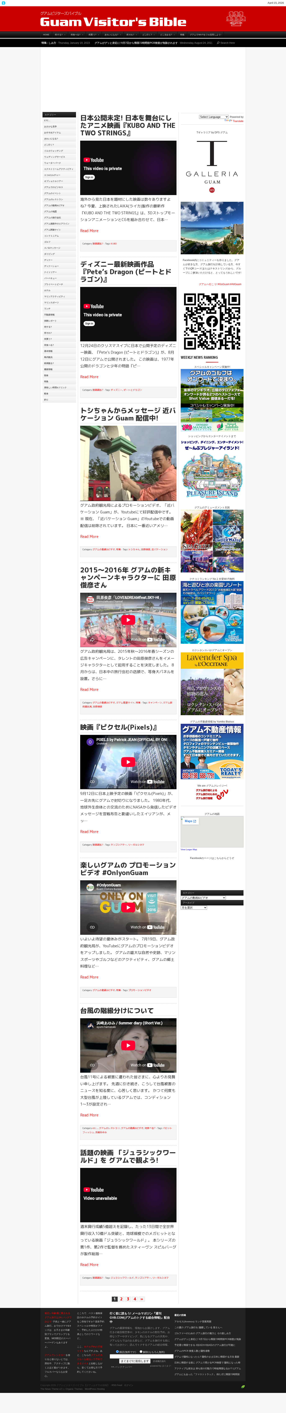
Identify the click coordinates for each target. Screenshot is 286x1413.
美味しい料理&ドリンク (55, 387)
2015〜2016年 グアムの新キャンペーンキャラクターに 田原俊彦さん (128, 577)
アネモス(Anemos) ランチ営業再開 (192, 1321)
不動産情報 (49, 315)
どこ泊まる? (164, 35)
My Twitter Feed (3, 3)
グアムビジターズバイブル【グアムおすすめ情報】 (143, 18)
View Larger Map (189, 849)
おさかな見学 (50, 126)
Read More (89, 230)
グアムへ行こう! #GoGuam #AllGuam (220, 284)
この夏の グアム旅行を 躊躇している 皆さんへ (198, 1327)
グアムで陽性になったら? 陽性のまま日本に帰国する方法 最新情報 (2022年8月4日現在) (206, 1359)
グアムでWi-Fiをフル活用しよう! (205, 34)
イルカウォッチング (53, 151)
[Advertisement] (143, 80)
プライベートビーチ (53, 284)
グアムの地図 (50, 211)
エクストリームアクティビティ (58, 169)
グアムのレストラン (53, 199)
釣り (46, 400)
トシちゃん (134, 549)
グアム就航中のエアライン (56, 223)
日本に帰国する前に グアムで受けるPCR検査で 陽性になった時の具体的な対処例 (207, 1365)
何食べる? (74, 35)
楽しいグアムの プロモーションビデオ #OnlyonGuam (128, 868)
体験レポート (50, 321)
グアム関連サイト (52, 230)
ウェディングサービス (54, 157)
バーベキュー (50, 278)
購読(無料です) (127, 1352)
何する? (57, 35)
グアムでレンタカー (55, 1355)
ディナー (48, 260)
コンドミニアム (51, 236)
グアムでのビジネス (53, 187)
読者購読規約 (159, 1361)
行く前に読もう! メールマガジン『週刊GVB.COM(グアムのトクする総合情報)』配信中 (140, 1317)
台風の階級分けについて (117, 1010)
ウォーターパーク (52, 163)
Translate (238, 121)
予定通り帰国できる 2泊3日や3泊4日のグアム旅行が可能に (192, 42)
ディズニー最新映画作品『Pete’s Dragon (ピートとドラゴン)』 (126, 272)
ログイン (128, 1385)
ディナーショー (51, 266)
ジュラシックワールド (122, 1277)
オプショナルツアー (53, 181)
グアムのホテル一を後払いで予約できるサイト (90, 1359)
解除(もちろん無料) (154, 1352)
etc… (47, 120)
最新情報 (48, 369)
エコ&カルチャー (52, 175)
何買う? (91, 35)
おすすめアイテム (52, 132)
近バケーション (160, 549)
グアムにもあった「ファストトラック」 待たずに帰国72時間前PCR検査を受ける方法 (207, 1377)
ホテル (47, 290)
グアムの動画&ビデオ (54, 205)
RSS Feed (117, 1385)
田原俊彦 (145, 549)
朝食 (46, 375)
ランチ (47, 308)
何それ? (129, 35)
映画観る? (49, 363)
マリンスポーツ (51, 302)
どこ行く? (146, 35)
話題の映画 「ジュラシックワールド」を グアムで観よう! (128, 1156)
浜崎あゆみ (101, 1132)
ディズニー (116, 390)
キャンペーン (155, 702)
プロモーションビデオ (139, 990)
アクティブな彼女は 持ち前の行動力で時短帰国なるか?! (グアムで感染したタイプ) (207, 1371)
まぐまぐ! (166, 1366)
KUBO (114, 243)
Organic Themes (74, 1389)
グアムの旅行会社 (52, 217)
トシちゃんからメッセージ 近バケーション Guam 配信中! (128, 414)
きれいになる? (110, 35)
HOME (46, 34)
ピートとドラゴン (133, 390)
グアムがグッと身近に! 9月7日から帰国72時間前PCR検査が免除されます (77, 42)
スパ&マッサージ (52, 248)
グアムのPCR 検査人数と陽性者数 (192, 1351)
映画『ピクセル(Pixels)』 (119, 727)
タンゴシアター (119, 844)
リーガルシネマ (136, 844)
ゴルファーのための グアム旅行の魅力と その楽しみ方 (202, 1333)
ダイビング (49, 254)
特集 (182, 34)
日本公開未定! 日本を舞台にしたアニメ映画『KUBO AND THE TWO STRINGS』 (127, 125)
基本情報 (48, 351)
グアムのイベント (52, 193)
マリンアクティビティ (54, 296)
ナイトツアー (50, 272)
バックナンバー (123, 1366)
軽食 (46, 393)
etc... (95, 1128)
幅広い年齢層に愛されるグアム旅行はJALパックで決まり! (58, 1317)
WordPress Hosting (95, 1389)
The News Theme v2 (51, 1389)
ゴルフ (47, 242)
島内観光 (48, 357)
